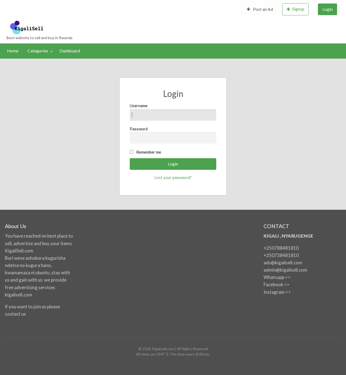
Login (327, 9)
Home (12, 50)
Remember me (148, 152)
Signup (298, 8)
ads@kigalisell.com (283, 262)
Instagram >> (277, 292)
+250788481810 (281, 248)
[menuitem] (260, 9)
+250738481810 (281, 255)
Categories (38, 50)
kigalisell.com (18, 295)
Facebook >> (277, 284)
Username (139, 105)
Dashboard (69, 50)
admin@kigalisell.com (285, 270)
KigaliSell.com (19, 251)
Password (139, 128)
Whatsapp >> (277, 277)
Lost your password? (173, 177)
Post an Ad (262, 9)
